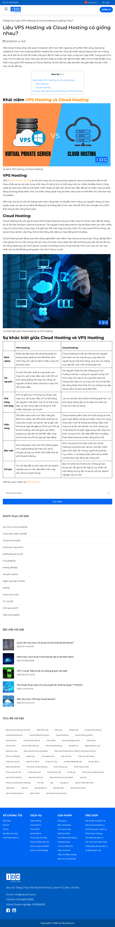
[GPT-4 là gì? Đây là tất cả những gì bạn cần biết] (8, 673)
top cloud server (35, 777)
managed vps (48, 756)
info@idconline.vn (25, 894)
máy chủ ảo (66, 756)
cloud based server (14, 735)
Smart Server (35, 833)
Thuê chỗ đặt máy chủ (39, 842)
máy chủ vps (51, 761)
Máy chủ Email (64, 850)
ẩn (62, 74)
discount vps (11, 751)
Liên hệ (6, 825)
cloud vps (91, 740)
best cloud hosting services (18, 730)
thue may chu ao (13, 772)
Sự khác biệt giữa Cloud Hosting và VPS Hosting (57, 91)
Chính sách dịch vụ (11, 838)
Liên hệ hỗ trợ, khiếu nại (95, 821)
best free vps (42, 730)
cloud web (10, 745)
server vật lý (93, 761)
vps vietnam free (78, 788)
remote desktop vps (73, 761)
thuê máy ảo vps (81, 767)
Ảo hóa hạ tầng (64, 829)
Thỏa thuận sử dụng (93, 833)
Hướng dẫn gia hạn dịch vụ (96, 846)
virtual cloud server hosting (18, 782)
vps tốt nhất (58, 788)
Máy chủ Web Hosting (67, 854)
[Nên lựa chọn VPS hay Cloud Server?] (8, 701)
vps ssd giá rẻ (40, 788)
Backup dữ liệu (64, 833)
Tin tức (6, 829)
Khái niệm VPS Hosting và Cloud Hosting (53, 80)
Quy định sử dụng (10, 833)
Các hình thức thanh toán (96, 842)
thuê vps (71, 772)
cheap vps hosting (93, 730)
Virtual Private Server (19, 180)
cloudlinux (73, 745)
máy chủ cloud (12, 761)
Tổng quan (62, 821)
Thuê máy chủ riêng (38, 838)
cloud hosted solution (39, 735)
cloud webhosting (53, 745)
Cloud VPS (34, 829)
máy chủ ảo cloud (86, 756)
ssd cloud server (13, 767)
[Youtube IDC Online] (15, 910)
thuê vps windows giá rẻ (93, 772)
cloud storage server (71, 740)
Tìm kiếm (58, 501)
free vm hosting (13, 756)
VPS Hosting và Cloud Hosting (57, 99)
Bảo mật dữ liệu (64, 825)
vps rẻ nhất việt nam (84, 782)
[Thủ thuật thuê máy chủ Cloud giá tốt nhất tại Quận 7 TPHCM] (8, 687)
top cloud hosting (14, 777)
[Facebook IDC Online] (9, 910)
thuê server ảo (34, 772)
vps (51, 782)
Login (107, 2)
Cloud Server (35, 825)
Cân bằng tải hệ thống (67, 838)
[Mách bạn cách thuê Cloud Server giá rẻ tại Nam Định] (8, 658)
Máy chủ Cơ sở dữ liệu (67, 859)
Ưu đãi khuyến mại (93, 850)
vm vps (40, 782)
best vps (58, 730)
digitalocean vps (92, 745)
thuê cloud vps (60, 767)
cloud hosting (62, 735)
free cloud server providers (36, 751)
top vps (83, 777)
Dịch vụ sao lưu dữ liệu (39, 846)
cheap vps (73, 730)
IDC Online (32, 482)
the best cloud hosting (37, 767)
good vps (31, 756)
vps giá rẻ (64, 782)
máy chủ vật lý (32, 761)
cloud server (11, 740)
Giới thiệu (7, 821)
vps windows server (14, 793)
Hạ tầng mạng (64, 842)
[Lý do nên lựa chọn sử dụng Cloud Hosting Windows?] (8, 644)
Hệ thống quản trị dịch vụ (96, 829)
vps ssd (24, 788)
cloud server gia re (31, 740)
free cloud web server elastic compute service (75, 751)
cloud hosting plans (84, 735)
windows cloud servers (56, 793)
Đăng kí (106, 9)
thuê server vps (54, 772)
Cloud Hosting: (43, 87)
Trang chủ (8, 20)
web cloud (34, 793)
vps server (10, 788)
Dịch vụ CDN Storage (39, 850)
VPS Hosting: (42, 84)
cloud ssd (51, 740)
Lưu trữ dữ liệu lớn (65, 846)
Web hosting (35, 821)
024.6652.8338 (11, 2)
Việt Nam (92, 2)
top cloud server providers (61, 777)
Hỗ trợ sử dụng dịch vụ (95, 825)
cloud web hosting (30, 745)
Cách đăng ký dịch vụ (94, 838)
